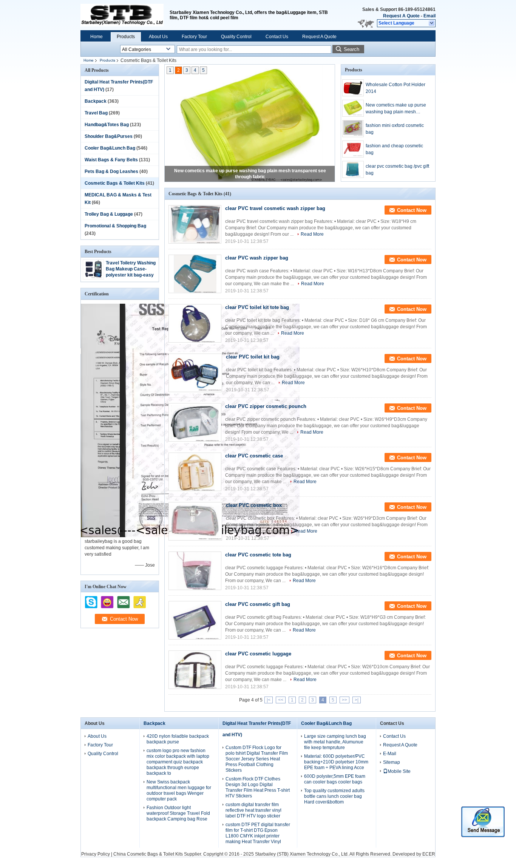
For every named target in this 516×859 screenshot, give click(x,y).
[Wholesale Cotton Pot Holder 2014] (353, 87)
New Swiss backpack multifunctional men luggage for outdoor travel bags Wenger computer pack (179, 790)
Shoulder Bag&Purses (109, 136)
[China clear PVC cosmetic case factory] (194, 472)
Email (429, 16)
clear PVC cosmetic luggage (258, 654)
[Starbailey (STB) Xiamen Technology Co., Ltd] (432, 23)
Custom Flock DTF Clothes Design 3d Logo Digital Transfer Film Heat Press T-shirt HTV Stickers (258, 787)
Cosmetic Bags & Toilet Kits (115, 183)
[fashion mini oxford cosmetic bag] (353, 128)
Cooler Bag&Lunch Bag (110, 148)
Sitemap (391, 762)
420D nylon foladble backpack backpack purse (178, 739)
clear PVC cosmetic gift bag (257, 604)
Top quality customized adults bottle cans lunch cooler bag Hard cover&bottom (334, 796)
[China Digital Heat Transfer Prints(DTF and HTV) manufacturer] (122, 15)
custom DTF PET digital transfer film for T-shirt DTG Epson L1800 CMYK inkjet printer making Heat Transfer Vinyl (258, 833)
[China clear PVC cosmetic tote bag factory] (194, 571)
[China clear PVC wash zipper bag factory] (194, 274)
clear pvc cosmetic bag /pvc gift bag (397, 170)
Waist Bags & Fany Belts (111, 159)
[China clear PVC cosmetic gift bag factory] (194, 620)
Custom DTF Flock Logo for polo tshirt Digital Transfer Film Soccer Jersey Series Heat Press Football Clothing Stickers (257, 759)
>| (356, 700)
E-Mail (389, 753)
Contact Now (411, 210)
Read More (312, 234)
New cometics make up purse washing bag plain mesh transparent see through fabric (396, 108)
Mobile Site (399, 771)
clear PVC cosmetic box (254, 505)
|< (268, 700)
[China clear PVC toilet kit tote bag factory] (194, 323)
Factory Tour (194, 36)
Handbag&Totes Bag (107, 124)
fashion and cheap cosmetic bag (394, 149)
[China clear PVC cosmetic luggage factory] (194, 669)
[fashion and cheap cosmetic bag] (353, 149)
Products (126, 36)
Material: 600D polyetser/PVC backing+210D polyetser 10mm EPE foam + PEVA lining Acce (336, 762)
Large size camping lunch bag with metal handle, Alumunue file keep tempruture (335, 742)
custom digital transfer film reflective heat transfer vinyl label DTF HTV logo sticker (253, 810)
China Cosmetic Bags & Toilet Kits (148, 854)
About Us (158, 36)
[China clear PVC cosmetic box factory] (195, 521)
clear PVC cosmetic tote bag (258, 555)
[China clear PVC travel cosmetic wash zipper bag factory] (194, 224)
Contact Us (277, 36)
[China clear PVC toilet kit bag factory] (195, 373)
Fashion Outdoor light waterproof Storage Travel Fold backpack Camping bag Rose (178, 813)
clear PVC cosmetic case (254, 456)
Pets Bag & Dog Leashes (111, 171)
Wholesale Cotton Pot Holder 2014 (395, 88)
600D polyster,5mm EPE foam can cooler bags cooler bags (334, 779)
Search (351, 49)
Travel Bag (96, 113)
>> (344, 700)
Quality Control (236, 36)
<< (280, 700)
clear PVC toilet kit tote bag (257, 307)
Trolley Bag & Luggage (109, 214)
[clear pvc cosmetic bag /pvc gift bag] (353, 169)
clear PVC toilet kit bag (253, 357)
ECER (428, 854)
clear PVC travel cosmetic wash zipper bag (275, 208)
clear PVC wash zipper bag (256, 258)
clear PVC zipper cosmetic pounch (265, 406)
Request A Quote (401, 16)
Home (96, 36)
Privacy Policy (95, 854)
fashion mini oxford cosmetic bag (395, 129)
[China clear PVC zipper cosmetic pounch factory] (194, 422)
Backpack (96, 101)
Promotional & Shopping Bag (115, 226)
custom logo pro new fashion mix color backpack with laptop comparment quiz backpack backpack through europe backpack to (178, 762)
